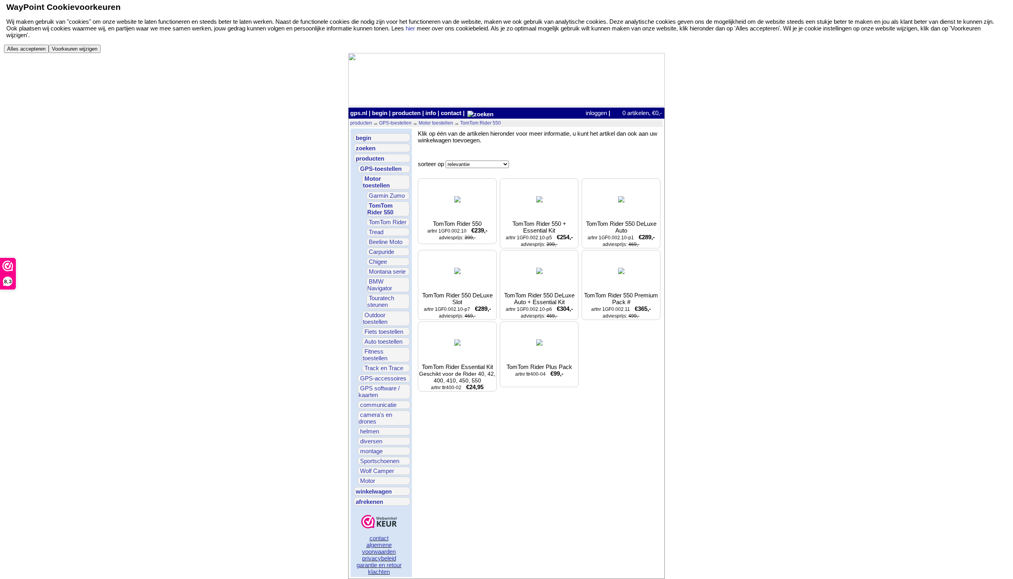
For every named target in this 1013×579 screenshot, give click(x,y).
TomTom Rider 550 (480, 123)
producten (406, 113)
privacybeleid (379, 558)
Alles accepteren (26, 49)
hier (410, 28)
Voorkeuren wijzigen (74, 49)
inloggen (596, 113)
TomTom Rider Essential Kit (458, 376)
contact (451, 113)
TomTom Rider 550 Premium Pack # (622, 305)
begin (379, 113)
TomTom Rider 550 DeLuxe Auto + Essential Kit (540, 305)
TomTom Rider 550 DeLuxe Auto (622, 233)
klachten (379, 571)
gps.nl (358, 113)
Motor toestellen (436, 123)
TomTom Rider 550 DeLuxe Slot (458, 305)
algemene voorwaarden (379, 548)
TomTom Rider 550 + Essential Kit (539, 233)
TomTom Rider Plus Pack (539, 370)
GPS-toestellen (395, 123)
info (430, 113)
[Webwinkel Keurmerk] (379, 522)
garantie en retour (379, 565)
